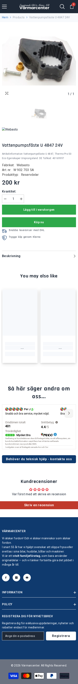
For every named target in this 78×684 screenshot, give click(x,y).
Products (19, 17)
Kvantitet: (9, 191)
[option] (39, 61)
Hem (5, 17)
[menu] (4, 6)
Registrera (61, 636)
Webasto (23, 165)
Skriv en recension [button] (39, 505)
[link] (20, 348)
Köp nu (39, 222)
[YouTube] (27, 577)
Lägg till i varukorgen (39, 209)
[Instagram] (16, 577)
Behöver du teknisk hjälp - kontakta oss (39, 459)
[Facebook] (6, 577)
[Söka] (62, 6)
